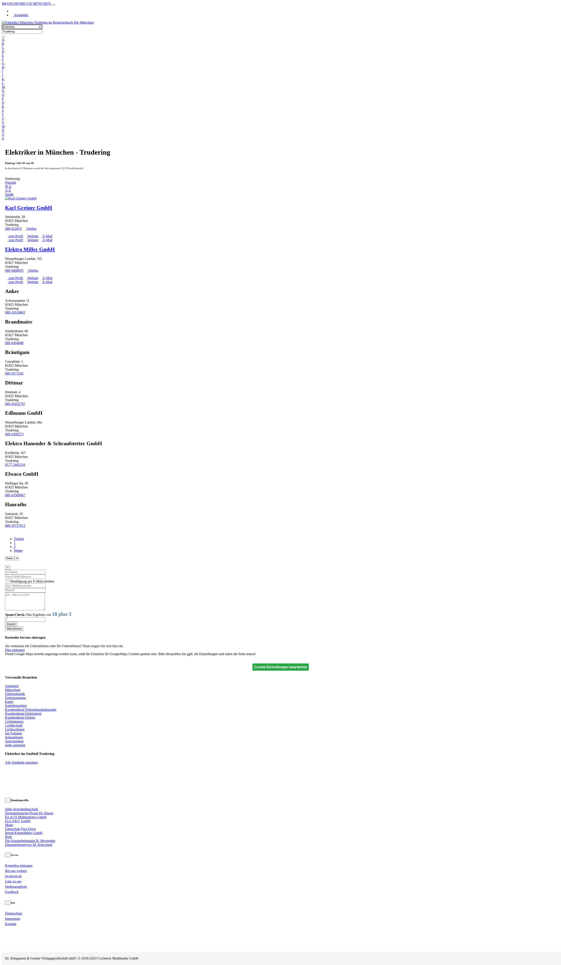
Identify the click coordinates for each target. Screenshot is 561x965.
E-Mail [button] (47, 236)
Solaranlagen (14, 737)
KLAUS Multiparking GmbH (25, 817)
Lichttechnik (13, 725)
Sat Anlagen (13, 733)
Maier (9, 825)
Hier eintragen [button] (15, 650)
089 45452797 (15, 404)
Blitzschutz (12, 690)
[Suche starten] (3, 37)
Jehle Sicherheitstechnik (21, 809)
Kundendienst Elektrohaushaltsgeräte (30, 709)
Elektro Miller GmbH (30, 249)
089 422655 (13, 229)
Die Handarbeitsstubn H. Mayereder (30, 841)
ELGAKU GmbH (17, 821)
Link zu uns (13, 881)
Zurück (19, 539)
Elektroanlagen (15, 698)
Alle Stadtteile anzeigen (21, 762)
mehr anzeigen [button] (15, 745)
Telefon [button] (31, 229)
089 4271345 (14, 373)
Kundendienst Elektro (20, 717)
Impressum (12, 918)
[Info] (8, 902)
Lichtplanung (14, 721)
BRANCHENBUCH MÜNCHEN (26, 3)
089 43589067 (15, 495)
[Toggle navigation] (53, 4)
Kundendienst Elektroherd (23, 713)
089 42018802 (15, 312)
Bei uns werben (16, 871)
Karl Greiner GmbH (28, 208)
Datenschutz (13, 913)
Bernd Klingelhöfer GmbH (24, 833)
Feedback (11, 892)
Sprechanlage (14, 741)
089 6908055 (14, 270)
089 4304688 (14, 343)
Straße (9, 194)
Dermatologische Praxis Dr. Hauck (29, 813)
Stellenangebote (16, 886)
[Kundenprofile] (8, 800)
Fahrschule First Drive (20, 829)
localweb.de (13, 876)
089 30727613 (15, 525)
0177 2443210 (15, 464)
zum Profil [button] (15, 236)
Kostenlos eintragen (18, 865)
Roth (8, 837)
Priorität (10, 182)
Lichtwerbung (15, 729)
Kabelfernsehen (16, 706)
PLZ (8, 186)
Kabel (9, 702)
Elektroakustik (15, 694)
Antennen (12, 686)
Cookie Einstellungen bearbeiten (280, 667)
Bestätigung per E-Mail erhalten (32, 581)
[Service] (8, 854)
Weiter (18, 550)
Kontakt (10, 924)
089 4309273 (14, 434)
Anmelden (20, 15)
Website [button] (32, 236)
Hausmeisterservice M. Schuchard (28, 845)
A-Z (8, 190)
